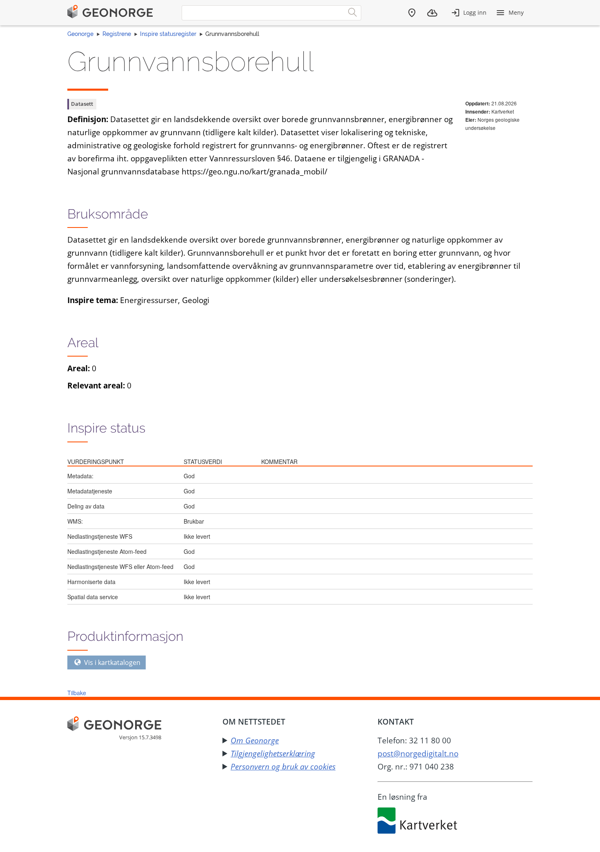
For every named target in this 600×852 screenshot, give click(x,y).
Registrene (116, 34)
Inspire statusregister (168, 34)
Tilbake (76, 693)
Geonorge (80, 34)
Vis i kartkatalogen (111, 662)
